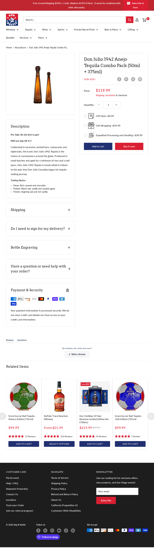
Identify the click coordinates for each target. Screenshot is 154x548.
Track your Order (15, 505)
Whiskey (10, 29)
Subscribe (106, 500)
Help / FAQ (12, 483)
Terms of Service (59, 477)
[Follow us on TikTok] (66, 530)
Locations (11, 499)
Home (9, 47)
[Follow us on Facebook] (39, 530)
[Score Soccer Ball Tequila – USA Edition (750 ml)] (130, 396)
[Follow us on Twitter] (46, 530)
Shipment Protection (17, 488)
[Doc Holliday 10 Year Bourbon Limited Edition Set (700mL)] (94, 396)
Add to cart (98, 146)
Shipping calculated (105, 95)
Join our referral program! (19, 510)
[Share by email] (140, 79)
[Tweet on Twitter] (133, 79)
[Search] (129, 19)
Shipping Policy (59, 483)
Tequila (28, 29)
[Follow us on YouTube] (59, 530)
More (41, 37)
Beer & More (111, 29)
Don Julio (89, 79)
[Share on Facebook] (120, 79)
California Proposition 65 (64, 505)
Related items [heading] (17, 366)
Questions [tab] (22, 341)
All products (20, 47)
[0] (144, 19)
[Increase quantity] (117, 105)
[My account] (138, 19)
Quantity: (89, 104)
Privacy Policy (58, 488)
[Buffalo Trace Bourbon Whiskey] (59, 396)
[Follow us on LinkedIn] (73, 530)
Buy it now (129, 146)
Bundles (10, 37)
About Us (56, 499)
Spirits (61, 29)
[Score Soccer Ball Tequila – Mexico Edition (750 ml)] (23, 396)
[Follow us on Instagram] (52, 530)
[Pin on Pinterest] (126, 79)
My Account (12, 477)
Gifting (131, 29)
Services (24, 37)
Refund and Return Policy (64, 494)
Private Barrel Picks (84, 29)
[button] (22, 436)
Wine (45, 29)
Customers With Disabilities (66, 510)
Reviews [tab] (10, 341)
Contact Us (12, 494)
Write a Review (80, 355)
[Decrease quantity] (99, 105)
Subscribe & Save (138, 5)
